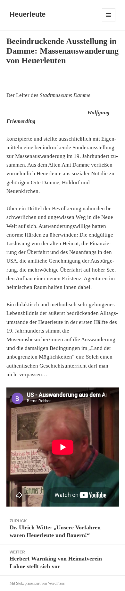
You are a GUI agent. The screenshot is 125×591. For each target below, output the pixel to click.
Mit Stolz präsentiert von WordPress (37, 583)
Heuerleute (28, 14)
